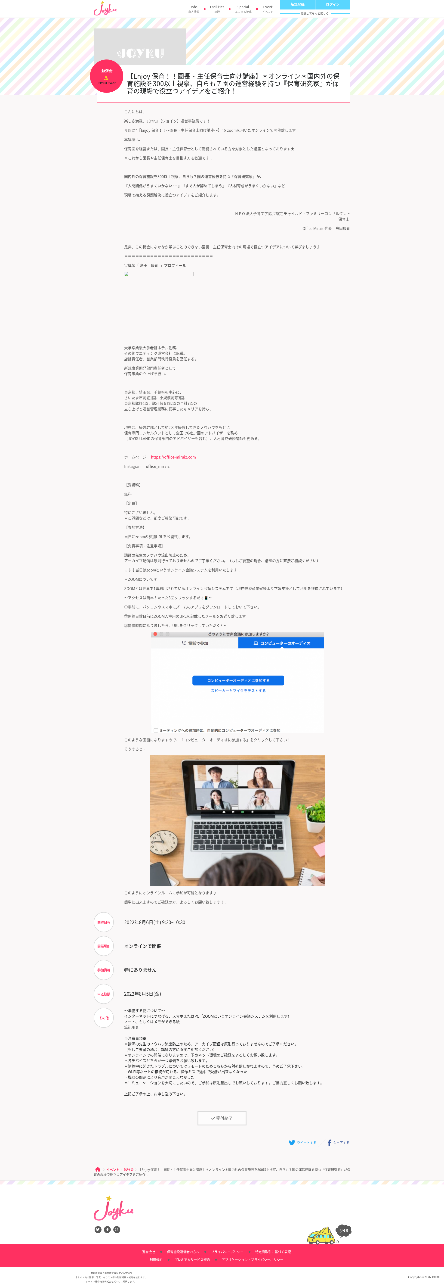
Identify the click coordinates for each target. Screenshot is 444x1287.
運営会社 (148, 1251)
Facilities (217, 9)
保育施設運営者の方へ (183, 1251)
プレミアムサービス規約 (192, 1259)
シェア (341, 1142)
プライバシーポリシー (227, 1251)
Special (243, 9)
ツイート (306, 1142)
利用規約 (156, 1259)
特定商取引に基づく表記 (273, 1251)
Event (267, 9)
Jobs (193, 9)
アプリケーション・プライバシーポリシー (252, 1259)
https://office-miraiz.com (173, 457)
